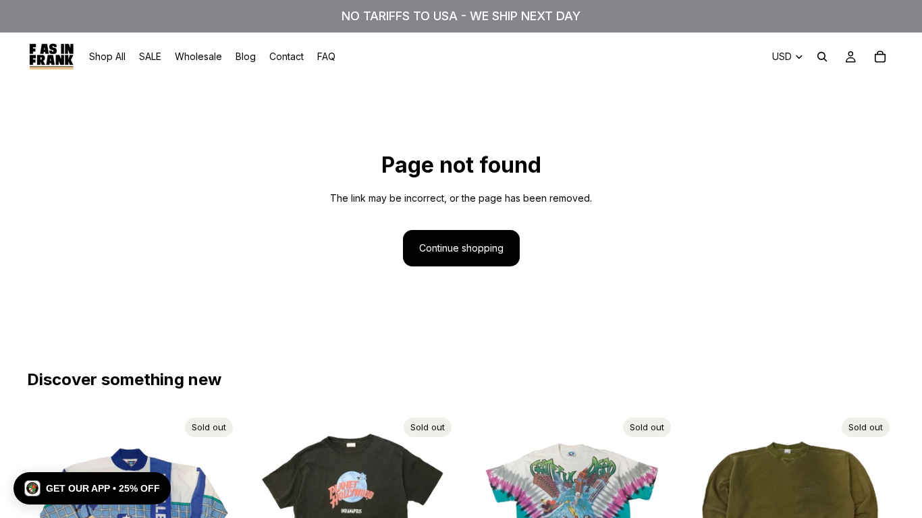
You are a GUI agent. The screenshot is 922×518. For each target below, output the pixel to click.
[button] (92, 488)
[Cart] (880, 56)
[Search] (822, 56)
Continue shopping (461, 248)
